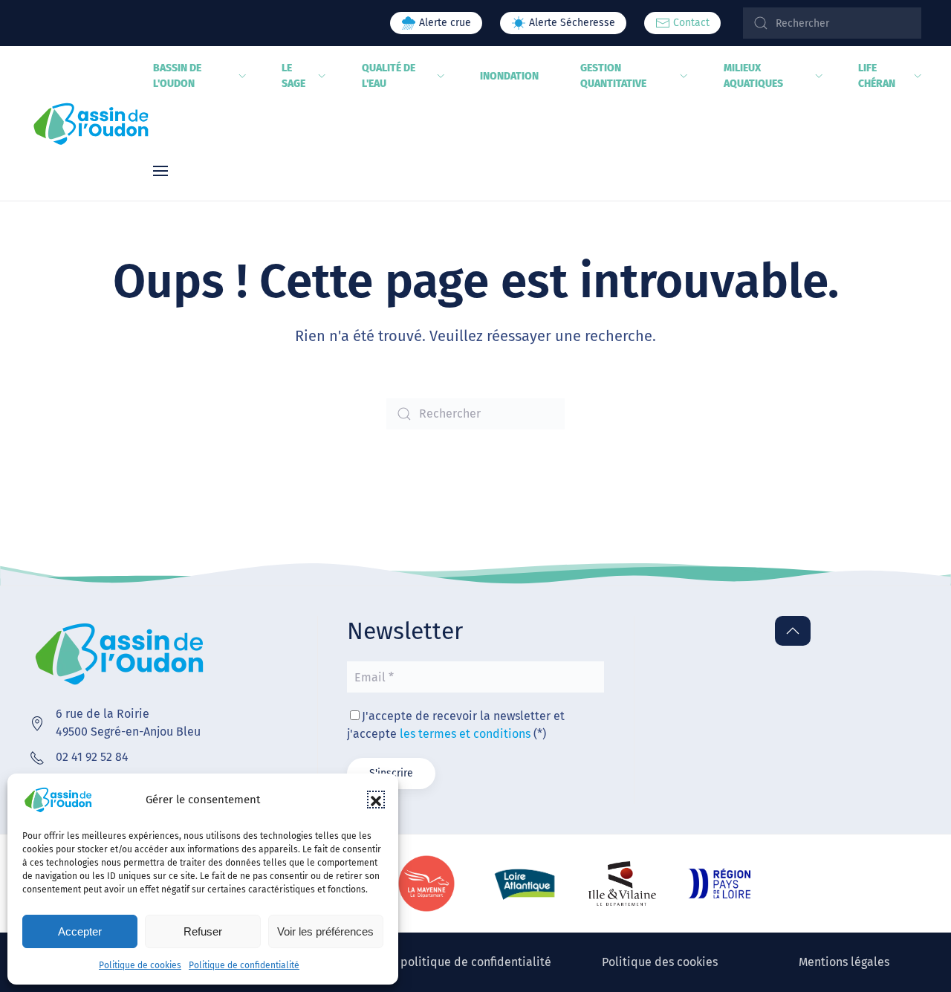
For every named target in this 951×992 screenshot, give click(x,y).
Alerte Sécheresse (570, 22)
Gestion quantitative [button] (613, 76)
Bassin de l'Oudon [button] (177, 76)
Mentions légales (844, 962)
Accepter (80, 931)
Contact (690, 22)
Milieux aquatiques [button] (753, 76)
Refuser (203, 931)
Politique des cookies (660, 962)
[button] (376, 799)
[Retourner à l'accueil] (91, 123)
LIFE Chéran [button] (876, 76)
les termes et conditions (465, 734)
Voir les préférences (325, 931)
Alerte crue (443, 22)
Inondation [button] (509, 76)
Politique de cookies (140, 965)
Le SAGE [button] (293, 76)
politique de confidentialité (475, 962)
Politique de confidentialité (244, 965)
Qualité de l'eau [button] (388, 76)
